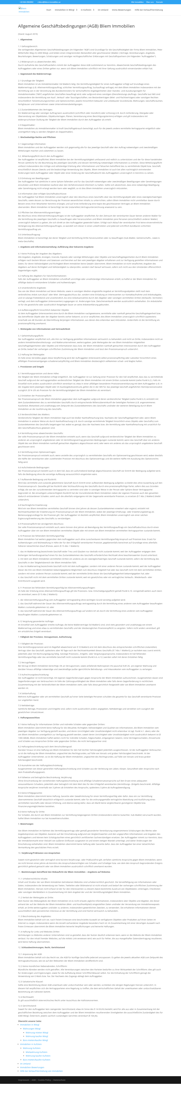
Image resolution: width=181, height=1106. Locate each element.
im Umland (103, 10)
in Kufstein (86, 10)
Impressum (23, 1080)
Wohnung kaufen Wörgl (37, 1036)
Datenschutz (59, 1080)
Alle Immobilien (137, 2)
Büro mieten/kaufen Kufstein (36, 1059)
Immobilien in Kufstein (31, 1044)
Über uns (150, 2)
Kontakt (159, 2)
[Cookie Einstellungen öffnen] (21, 1104)
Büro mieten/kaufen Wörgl (35, 1040)
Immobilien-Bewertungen (32, 1067)
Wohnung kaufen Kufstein (38, 1055)
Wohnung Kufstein (32, 1048)
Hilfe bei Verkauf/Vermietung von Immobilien (41, 1071)
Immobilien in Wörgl (64, 10)
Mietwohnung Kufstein (36, 1052)
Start (48, 10)
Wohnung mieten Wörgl (37, 1032)
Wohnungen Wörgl (32, 1028)
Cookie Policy (44, 1080)
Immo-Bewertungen (121, 10)
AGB (34, 1080)
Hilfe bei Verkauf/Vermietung (149, 10)
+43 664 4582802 (26, 2)
